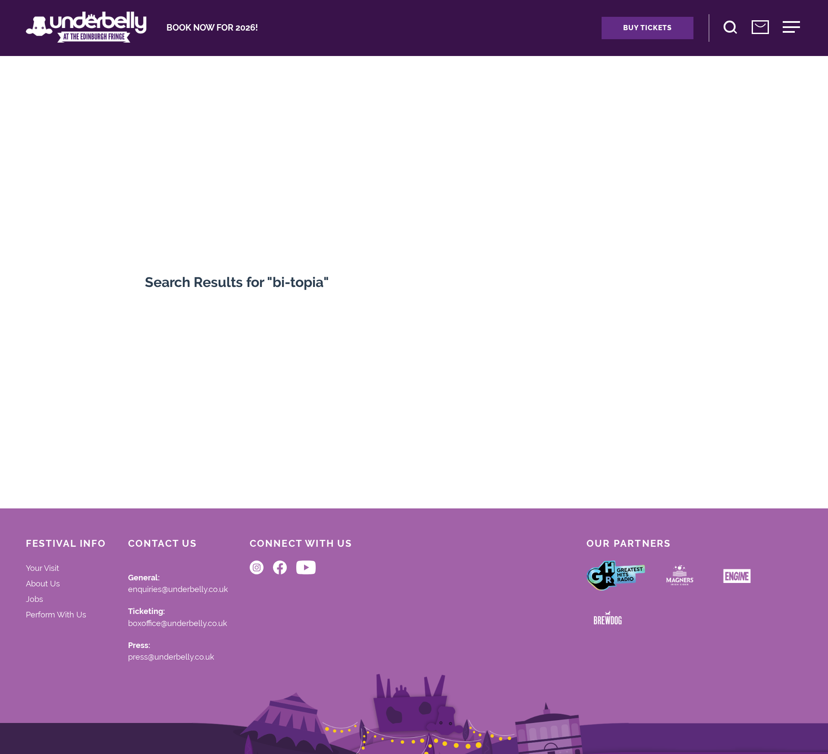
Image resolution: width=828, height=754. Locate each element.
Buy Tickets (647, 28)
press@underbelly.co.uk (171, 657)
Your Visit (42, 568)
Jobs (34, 599)
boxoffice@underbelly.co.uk (177, 624)
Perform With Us (56, 614)
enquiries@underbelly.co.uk (178, 590)
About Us (43, 583)
